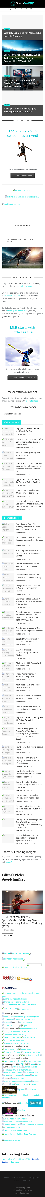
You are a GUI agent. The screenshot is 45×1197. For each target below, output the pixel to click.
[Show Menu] (3, 4)
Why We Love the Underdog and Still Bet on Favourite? (29, 718)
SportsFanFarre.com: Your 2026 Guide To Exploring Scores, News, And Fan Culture (21, 83)
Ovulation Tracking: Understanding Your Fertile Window (27, 652)
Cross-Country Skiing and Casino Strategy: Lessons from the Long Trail (29, 540)
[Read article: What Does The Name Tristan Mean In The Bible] (8, 688)
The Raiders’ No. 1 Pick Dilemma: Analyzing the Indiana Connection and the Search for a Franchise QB (29, 467)
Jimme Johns (9, 927)
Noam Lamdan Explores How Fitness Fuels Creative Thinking (28, 575)
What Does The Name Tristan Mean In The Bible (28, 686)
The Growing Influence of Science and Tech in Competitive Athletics (29, 629)
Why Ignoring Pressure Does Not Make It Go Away (28, 429)
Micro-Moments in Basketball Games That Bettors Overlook (28, 707)
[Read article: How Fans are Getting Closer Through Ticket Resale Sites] (8, 798)
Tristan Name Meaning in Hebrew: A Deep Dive (26, 675)
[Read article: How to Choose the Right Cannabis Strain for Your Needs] (8, 774)
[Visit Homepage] (22, 3)
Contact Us (26, 1180)
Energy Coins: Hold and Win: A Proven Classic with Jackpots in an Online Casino (29, 601)
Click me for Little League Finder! (23, 378)
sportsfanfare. (11, 862)
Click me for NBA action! (24, 175)
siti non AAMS (24, 1159)
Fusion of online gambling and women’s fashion (28, 453)
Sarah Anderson (23, 448)
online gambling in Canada (17, 311)
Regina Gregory (23, 766)
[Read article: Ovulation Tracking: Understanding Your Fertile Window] (8, 653)
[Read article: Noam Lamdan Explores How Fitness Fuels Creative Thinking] (8, 577)
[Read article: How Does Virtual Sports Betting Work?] (8, 750)
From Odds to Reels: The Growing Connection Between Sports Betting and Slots (28, 526)
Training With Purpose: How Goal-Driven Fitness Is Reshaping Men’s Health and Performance (29, 504)
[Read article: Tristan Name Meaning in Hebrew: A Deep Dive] (8, 677)
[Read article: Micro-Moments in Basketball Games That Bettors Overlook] (8, 709)
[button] (41, 886)
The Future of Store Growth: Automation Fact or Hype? (27, 565)
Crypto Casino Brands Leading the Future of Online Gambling (28, 480)
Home (6, 1177)
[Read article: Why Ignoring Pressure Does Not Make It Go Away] (8, 431)
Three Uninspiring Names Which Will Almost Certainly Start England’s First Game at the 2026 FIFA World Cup (29, 616)
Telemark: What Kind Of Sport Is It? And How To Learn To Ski (29, 491)
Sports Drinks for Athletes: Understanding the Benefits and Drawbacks (29, 784)
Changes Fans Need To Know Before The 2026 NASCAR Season (28, 588)
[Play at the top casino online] (14, 1115)
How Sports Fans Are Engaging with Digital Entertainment (20, 110)
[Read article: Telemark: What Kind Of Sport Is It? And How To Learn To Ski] (8, 493)
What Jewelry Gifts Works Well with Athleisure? (28, 664)
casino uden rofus (9, 1159)
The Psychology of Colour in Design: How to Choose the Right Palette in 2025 (27, 838)
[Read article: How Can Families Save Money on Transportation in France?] (8, 698)
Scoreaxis (18, 414)
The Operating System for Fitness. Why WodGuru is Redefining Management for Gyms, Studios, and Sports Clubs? (27, 733)
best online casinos (24, 286)
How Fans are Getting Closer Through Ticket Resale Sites (28, 796)
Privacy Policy (34, 1177)
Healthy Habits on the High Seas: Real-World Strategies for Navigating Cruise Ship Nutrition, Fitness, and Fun (29, 823)
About (16, 1180)
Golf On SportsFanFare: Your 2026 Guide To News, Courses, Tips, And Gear (22, 920)
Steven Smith (21, 434)
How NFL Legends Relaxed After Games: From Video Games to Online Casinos (29, 442)
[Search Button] (42, 4)
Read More (8, 932)
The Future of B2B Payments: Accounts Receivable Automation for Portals (29, 809)
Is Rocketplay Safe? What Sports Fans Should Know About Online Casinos (29, 553)
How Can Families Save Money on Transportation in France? (28, 696)
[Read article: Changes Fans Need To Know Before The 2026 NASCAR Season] (8, 588)
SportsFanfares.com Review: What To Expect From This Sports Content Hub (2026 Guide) (22, 58)
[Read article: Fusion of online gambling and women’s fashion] (8, 455)
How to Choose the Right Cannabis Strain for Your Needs (28, 772)
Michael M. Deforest (24, 844)
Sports (6, 29)
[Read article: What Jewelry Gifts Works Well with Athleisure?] (8, 666)
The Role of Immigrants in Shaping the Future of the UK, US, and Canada (28, 760)
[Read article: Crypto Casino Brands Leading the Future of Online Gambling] (8, 482)
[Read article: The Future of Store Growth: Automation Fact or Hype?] (8, 566)
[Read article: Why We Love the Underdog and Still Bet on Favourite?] (8, 720)
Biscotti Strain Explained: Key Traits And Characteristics (27, 640)
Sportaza (15, 1162)
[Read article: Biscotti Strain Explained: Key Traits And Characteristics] (8, 642)
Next (38, 212)
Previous (6, 212)
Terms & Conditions (18, 1177)
